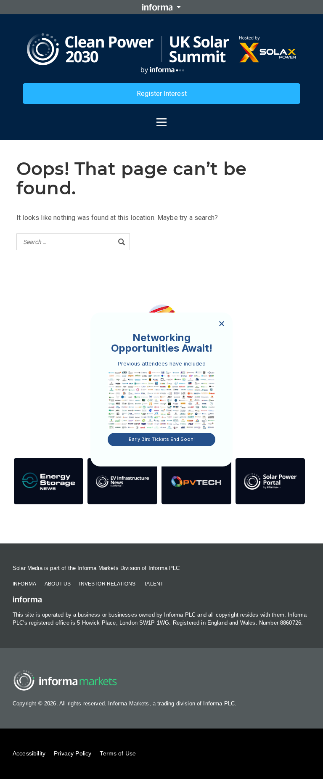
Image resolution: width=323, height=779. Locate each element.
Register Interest (162, 94)
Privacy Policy (72, 753)
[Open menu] (161, 118)
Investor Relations (107, 584)
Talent (153, 584)
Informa (24, 584)
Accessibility (29, 753)
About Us (58, 584)
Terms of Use (118, 753)
